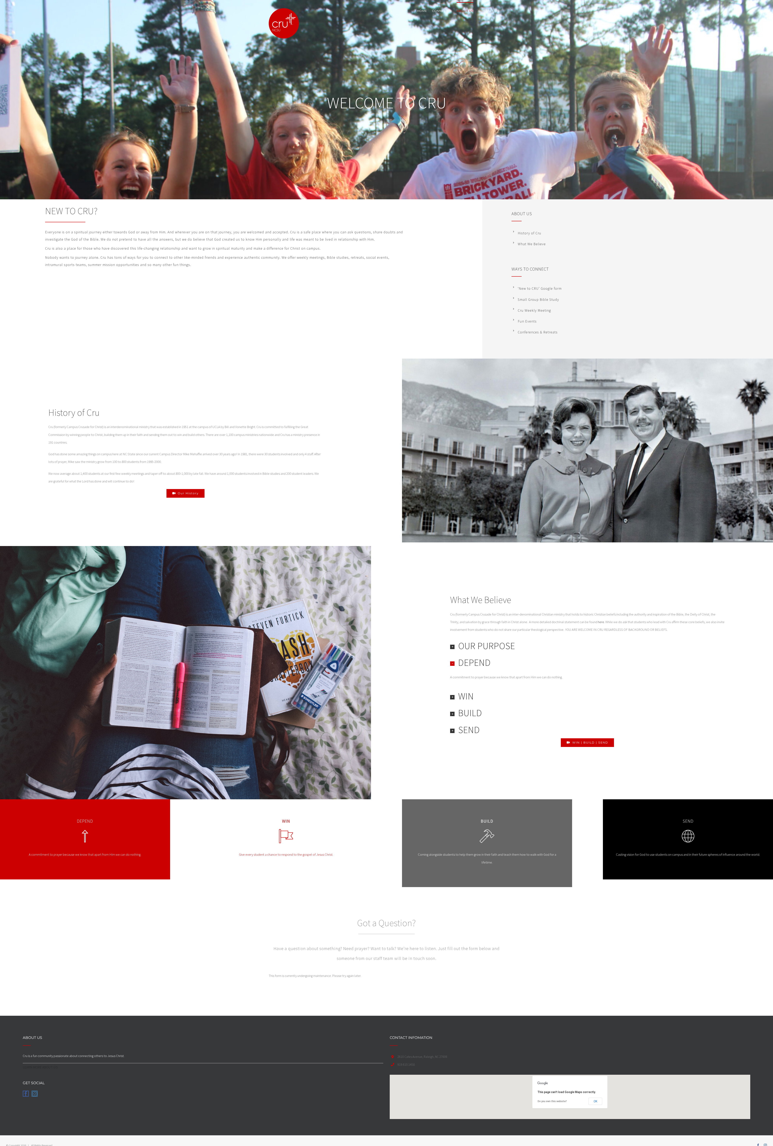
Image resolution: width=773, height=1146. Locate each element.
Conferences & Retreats (538, 332)
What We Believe (532, 244)
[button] (587, 646)
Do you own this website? (552, 1101)
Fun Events (527, 321)
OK (595, 1101)
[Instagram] (35, 1094)
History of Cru (529, 233)
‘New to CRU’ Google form (540, 288)
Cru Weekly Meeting (534, 310)
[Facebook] (26, 1094)
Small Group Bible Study (538, 299)
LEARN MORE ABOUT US (40, 1067)
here (601, 622)
